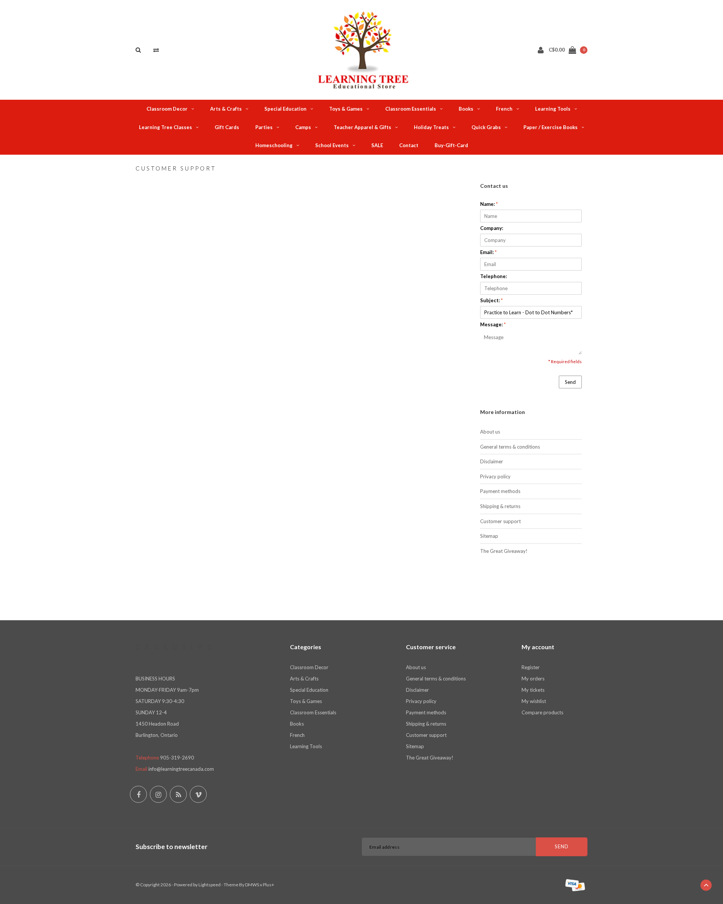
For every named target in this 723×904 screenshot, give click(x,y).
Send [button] (570, 382)
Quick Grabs (486, 127)
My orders (533, 679)
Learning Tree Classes (165, 127)
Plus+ (268, 884)
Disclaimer (491, 461)
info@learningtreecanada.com (181, 769)
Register (531, 667)
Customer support (500, 521)
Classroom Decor (167, 109)
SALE (377, 145)
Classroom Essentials (410, 109)
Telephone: (493, 276)
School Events (332, 145)
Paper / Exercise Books (550, 127)
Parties (264, 127)
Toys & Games (346, 109)
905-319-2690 (177, 758)
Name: (489, 204)
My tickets (533, 690)
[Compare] (156, 49)
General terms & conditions (510, 447)
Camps (303, 127)
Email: (488, 252)
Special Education (285, 109)
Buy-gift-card (451, 145)
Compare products (542, 712)
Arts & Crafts (226, 109)
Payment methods (500, 491)
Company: (491, 228)
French (504, 109)
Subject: (491, 300)
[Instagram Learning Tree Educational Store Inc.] (158, 794)
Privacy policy (495, 476)
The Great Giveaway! (504, 551)
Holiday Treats (431, 127)
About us (490, 432)
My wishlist (534, 701)
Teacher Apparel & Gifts (362, 127)
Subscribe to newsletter (171, 847)
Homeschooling (274, 145)
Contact (408, 145)
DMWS (252, 884)
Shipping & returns (500, 506)
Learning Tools (552, 109)
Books (466, 109)
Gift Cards (227, 127)
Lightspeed (209, 884)
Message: (493, 324)
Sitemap (489, 536)
